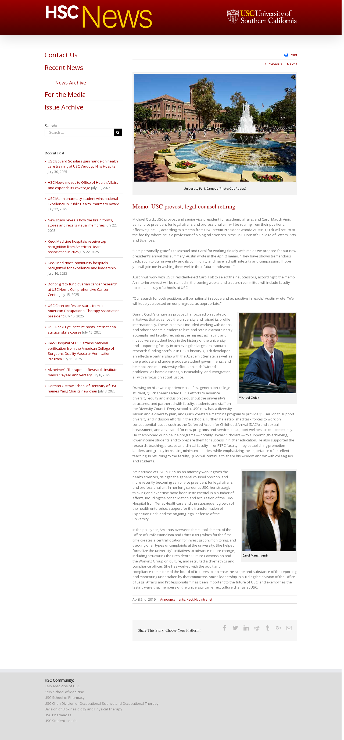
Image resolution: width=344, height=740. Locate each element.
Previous (275, 64)
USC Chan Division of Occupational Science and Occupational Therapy (102, 703)
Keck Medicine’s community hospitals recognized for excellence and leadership (82, 265)
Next (291, 64)
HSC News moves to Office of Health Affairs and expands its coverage (83, 185)
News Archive (70, 82)
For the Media (65, 94)
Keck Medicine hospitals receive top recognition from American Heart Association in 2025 (77, 246)
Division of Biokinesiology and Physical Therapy (83, 709)
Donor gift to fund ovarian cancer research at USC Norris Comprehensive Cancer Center (82, 289)
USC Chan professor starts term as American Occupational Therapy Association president (84, 310)
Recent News (64, 67)
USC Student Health (61, 720)
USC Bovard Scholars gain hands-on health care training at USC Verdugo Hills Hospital (83, 164)
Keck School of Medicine (64, 691)
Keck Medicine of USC (62, 686)
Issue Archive (64, 106)
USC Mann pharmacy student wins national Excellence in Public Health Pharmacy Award (83, 201)
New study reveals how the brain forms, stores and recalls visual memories (80, 223)
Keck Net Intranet (199, 599)
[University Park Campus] (214, 127)
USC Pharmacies (58, 715)
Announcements (172, 599)
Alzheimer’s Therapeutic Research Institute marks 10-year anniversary (82, 372)
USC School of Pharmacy (65, 697)
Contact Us (61, 54)
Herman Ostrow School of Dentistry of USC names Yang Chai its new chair (82, 388)
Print (293, 54)
